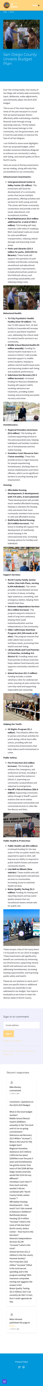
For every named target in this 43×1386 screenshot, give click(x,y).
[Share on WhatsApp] (4, 1376)
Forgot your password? (12, 1041)
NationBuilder (26, 1376)
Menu (35, 5)
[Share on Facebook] (4, 1369)
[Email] (4, 1357)
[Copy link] (4, 1350)
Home (5, 12)
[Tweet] (4, 1363)
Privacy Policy (21, 1361)
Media (12, 12)
